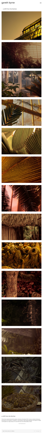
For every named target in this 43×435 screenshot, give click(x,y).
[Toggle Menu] (41, 2)
